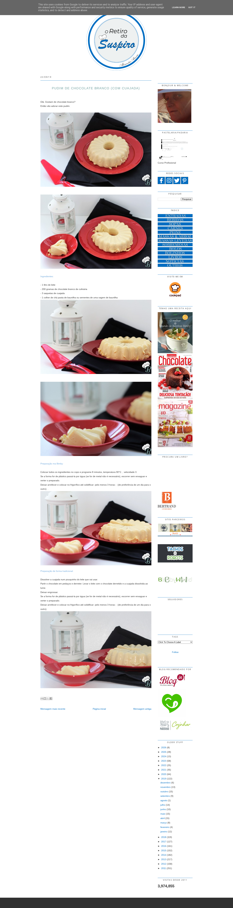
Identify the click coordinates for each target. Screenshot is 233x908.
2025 (163, 752)
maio (162, 813)
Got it (191, 7)
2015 (163, 850)
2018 (163, 837)
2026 (163, 747)
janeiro (163, 831)
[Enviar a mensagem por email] (41, 698)
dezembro (165, 782)
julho (162, 805)
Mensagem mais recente (52, 709)
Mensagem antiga (142, 709)
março (163, 822)
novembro (165, 787)
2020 (163, 774)
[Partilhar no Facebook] (50, 698)
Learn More (178, 7)
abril (162, 818)
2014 (163, 855)
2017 (163, 841)
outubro (164, 791)
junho (163, 809)
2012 (163, 864)
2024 (163, 756)
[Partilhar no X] (47, 698)
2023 (163, 761)
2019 (163, 778)
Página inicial (99, 709)
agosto (163, 800)
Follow (175, 652)
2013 (163, 859)
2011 (163, 868)
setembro (165, 796)
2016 (163, 846)
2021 (163, 769)
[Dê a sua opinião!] (44, 698)
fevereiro (164, 827)
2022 (163, 765)
